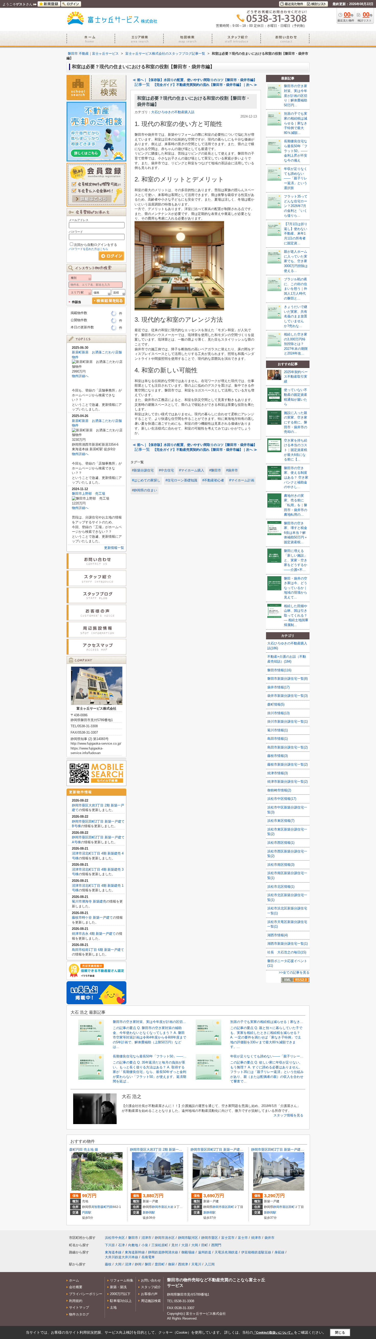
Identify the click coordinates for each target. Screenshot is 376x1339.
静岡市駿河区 (188, 1238)
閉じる (340, 1332)
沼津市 (146, 1238)
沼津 (128, 1264)
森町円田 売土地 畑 (83, 1149)
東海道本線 (113, 1252)
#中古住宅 (166, 470)
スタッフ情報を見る (288, 1115)
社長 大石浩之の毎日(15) (286, 952)
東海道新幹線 (135, 1252)
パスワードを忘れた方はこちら (88, 248)
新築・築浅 (118, 1287)
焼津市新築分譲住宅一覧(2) (287, 781)
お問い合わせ (151, 1280)
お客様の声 (149, 1294)
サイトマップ (79, 1307)
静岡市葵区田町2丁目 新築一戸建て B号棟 (222, 1149)
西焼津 (183, 1264)
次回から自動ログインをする (95, 245)
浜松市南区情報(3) (280, 865)
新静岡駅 (149, 1212)
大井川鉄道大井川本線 (121, 1257)
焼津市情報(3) (277, 773)
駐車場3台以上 (121, 1301)
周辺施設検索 (151, 1301)
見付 (174, 1245)
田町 (231, 1207)
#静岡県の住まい (144, 490)
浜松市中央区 (115, 1238)
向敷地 (133, 1245)
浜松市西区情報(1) (280, 843)
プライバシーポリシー (85, 1294)
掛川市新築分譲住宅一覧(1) (287, 721)
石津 (121, 1245)
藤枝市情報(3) (277, 756)
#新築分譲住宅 (143, 470)
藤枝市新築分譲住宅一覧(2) (287, 764)
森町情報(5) (275, 704)
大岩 (170, 1207)
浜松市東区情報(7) (280, 821)
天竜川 (196, 1264)
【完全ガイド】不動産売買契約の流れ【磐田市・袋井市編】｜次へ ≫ (205, 85)
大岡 (194, 1245)
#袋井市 (232, 470)
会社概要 (75, 1287)
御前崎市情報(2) (279, 790)
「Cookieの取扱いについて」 (273, 1332)
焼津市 (256, 1238)
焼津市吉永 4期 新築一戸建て (94, 934)
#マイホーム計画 (241, 480)
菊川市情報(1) (277, 730)
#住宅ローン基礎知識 (181, 480)
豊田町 (160, 1264)
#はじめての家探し (146, 480)
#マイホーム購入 (191, 470)
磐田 (148, 1264)
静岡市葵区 (159, 1207)
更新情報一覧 (114, 548)
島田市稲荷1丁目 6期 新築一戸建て (98, 950)
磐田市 (133, 1238)
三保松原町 (159, 1245)
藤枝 (108, 1264)
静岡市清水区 (165, 1238)
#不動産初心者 (213, 480)
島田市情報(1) (277, 739)
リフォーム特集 (121, 1280)
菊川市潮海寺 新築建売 (89, 901)
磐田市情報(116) (279, 670)
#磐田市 (215, 470)
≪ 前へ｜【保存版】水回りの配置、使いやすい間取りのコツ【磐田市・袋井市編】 (195, 80)
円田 (110, 1207)
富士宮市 (228, 1238)
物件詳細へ (80, 376)
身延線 (279, 1252)
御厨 (171, 1264)
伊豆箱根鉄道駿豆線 (256, 1252)
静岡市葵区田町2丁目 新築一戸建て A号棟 (282, 1149)
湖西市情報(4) (277, 935)
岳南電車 (148, 1257)
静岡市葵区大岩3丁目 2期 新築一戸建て (159, 1149)
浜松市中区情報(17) (281, 799)
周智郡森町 (99, 1207)
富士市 (243, 1238)
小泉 (144, 1245)
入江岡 (210, 1264)
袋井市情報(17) (278, 687)
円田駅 (86, 1212)
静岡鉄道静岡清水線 (163, 1252)
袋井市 (269, 1238)
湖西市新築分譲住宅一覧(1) (287, 943)
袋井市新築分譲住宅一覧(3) (287, 696)
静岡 (138, 1264)
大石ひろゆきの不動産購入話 (172, 112)
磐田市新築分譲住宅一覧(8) (287, 678)
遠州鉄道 (204, 1252)
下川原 (110, 1245)
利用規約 (75, 1301)
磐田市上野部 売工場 (88, 493)
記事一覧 (142, 85)
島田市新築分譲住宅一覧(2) (287, 747)
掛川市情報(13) (278, 713)
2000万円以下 (120, 1294)
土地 (113, 1307)
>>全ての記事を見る (294, 972)
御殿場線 (188, 1252)
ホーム (74, 1280)
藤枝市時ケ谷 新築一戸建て (92, 917)
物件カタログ (79, 1314)
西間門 (216, 1245)
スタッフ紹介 (151, 1287)
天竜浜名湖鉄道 (226, 1252)
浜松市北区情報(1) (280, 886)
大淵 (184, 1245)
